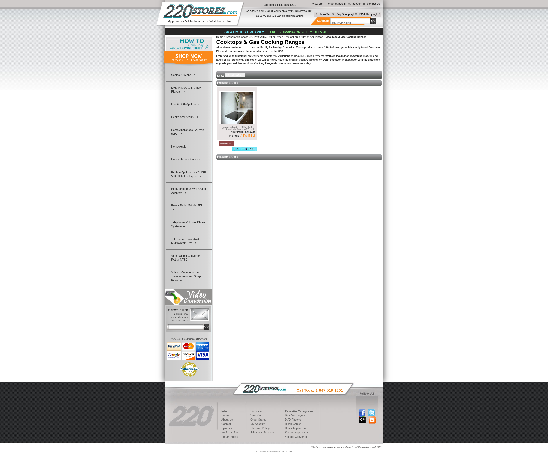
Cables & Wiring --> (183, 74)
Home (219, 37)
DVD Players (293, 419)
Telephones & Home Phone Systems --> (188, 224)
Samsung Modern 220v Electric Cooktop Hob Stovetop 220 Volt (238, 128)
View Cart (256, 415)
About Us (227, 419)
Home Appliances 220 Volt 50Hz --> (187, 132)
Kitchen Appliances (297, 432)
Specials (226, 428)
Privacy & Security (262, 432)
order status (335, 3)
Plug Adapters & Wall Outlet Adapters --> (188, 190)
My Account (257, 424)
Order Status (258, 419)
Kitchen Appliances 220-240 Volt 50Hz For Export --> (188, 174)
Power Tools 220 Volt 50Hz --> (188, 207)
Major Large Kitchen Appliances (304, 37)
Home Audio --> (181, 146)
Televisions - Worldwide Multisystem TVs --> (185, 241)
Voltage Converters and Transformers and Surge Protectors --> (186, 276)
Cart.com (286, 451)
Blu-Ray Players (295, 415)
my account (355, 3)
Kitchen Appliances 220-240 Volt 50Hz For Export (254, 37)
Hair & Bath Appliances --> (187, 104)
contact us (373, 3)
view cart (317, 3)
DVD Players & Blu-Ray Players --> (186, 89)
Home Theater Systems (186, 159)
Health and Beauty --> (184, 117)
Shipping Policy (260, 428)
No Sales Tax (229, 432)
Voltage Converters (296, 436)
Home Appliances (296, 428)
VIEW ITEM (247, 135)
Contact (226, 424)
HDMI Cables (293, 424)
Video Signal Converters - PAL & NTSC (187, 257)
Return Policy (229, 436)
